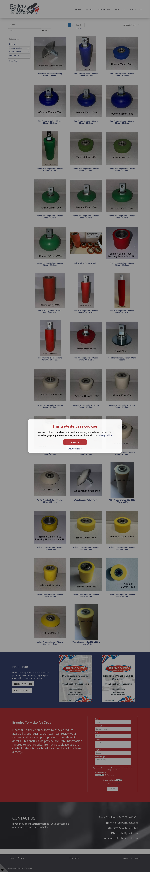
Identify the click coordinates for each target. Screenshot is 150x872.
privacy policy (105, 435)
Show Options (74, 448)
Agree (76, 442)
